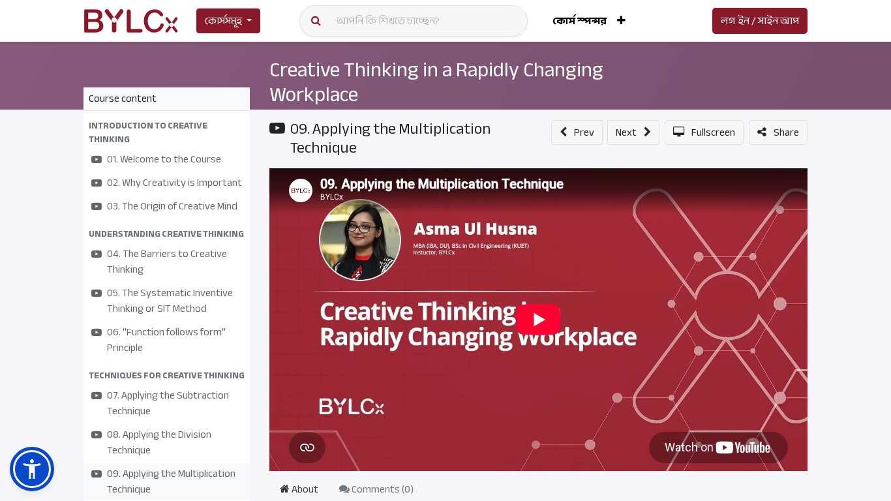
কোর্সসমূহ (223, 21)
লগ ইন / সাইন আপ (760, 21)
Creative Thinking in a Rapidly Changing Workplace (436, 82)
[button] (621, 21)
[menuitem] (579, 21)
